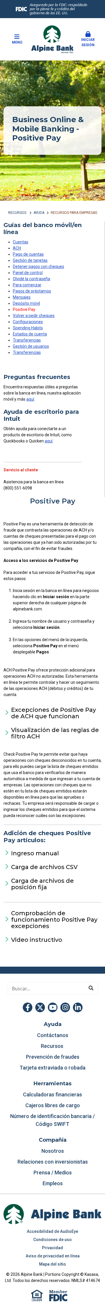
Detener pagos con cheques (38, 266)
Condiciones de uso (52, 1239)
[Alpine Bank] (52, 39)
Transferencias (27, 340)
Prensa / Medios (53, 1172)
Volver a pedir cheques (34, 315)
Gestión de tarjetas (30, 260)
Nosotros (52, 1151)
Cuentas (20, 242)
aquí (30, 399)
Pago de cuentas (28, 254)
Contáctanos (52, 1035)
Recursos (17, 213)
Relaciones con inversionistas (53, 1162)
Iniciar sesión (88, 42)
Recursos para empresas (74, 213)
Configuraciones (28, 321)
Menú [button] (17, 42)
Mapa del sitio (52, 1264)
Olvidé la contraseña (31, 278)
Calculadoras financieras (52, 1094)
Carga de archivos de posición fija (42, 884)
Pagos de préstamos (32, 291)
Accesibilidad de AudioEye (52, 1231)
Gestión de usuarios (31, 346)
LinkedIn (78, 1007)
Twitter (40, 1007)
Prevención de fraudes (52, 1057)
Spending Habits (28, 328)
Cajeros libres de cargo (52, 1105)
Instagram (65, 1007)
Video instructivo (36, 939)
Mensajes (22, 297)
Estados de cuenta (30, 334)
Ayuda (39, 213)
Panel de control (28, 272)
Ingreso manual (35, 853)
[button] (88, 39)
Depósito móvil (26, 303)
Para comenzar (27, 285)
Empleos (53, 1183)
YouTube (52, 1007)
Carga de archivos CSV (44, 867)
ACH (17, 248)
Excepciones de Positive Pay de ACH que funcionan (53, 713)
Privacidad (52, 1247)
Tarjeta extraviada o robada (52, 1068)
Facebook (27, 1007)
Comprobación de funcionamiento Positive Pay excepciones (54, 920)
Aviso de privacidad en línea (53, 1256)
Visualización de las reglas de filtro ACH (55, 733)
